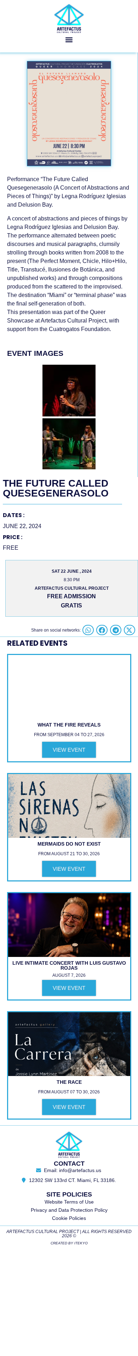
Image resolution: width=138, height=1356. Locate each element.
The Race (69, 1082)
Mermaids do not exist (69, 844)
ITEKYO (81, 1243)
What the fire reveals (69, 725)
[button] (69, 39)
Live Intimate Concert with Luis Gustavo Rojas (69, 965)
